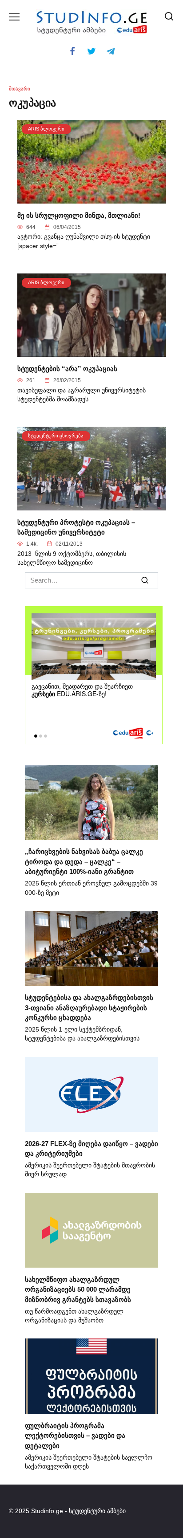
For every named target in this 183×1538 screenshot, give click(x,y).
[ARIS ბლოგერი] (91, 198)
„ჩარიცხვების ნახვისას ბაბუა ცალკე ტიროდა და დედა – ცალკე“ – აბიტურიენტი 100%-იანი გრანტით (84, 861)
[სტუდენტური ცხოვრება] (91, 505)
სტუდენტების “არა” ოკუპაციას (67, 368)
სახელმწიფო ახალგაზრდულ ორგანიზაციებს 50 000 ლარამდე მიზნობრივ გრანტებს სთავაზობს (78, 1289)
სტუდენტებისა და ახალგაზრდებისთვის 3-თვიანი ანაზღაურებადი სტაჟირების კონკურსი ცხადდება (89, 1007)
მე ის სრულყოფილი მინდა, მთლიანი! (78, 215)
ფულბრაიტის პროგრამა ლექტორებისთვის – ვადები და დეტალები (75, 1435)
